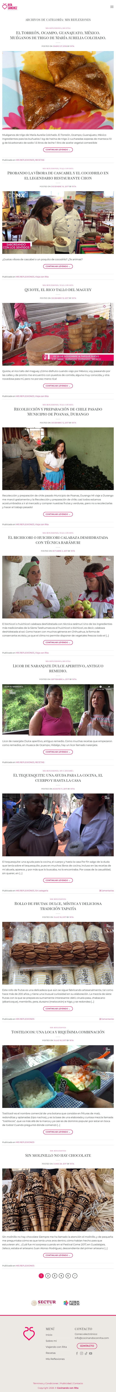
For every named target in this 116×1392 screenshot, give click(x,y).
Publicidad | (66, 1383)
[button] (112, 6)
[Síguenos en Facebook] (77, 1353)
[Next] (74, 1275)
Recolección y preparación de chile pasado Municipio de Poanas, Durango (58, 411)
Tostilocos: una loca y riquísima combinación (58, 1031)
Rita (72, 46)
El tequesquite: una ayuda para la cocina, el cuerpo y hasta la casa (58, 777)
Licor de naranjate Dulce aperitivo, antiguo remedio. (58, 668)
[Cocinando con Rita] (9, 6)
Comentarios (107, 891)
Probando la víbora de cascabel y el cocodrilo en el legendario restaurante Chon (58, 175)
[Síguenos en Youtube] (90, 1353)
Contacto (78, 1383)
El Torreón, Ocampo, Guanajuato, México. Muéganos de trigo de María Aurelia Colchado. (58, 35)
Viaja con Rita (66, 168)
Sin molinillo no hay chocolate (58, 1155)
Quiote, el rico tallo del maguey (58, 289)
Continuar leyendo (58, 149)
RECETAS (66, 28)
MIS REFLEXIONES (53, 28)
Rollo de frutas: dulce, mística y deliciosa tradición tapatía (58, 906)
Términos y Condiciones (45, 1383)
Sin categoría (66, 771)
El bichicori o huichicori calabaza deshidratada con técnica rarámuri (58, 540)
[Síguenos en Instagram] (81, 1353)
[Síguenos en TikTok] (86, 1353)
